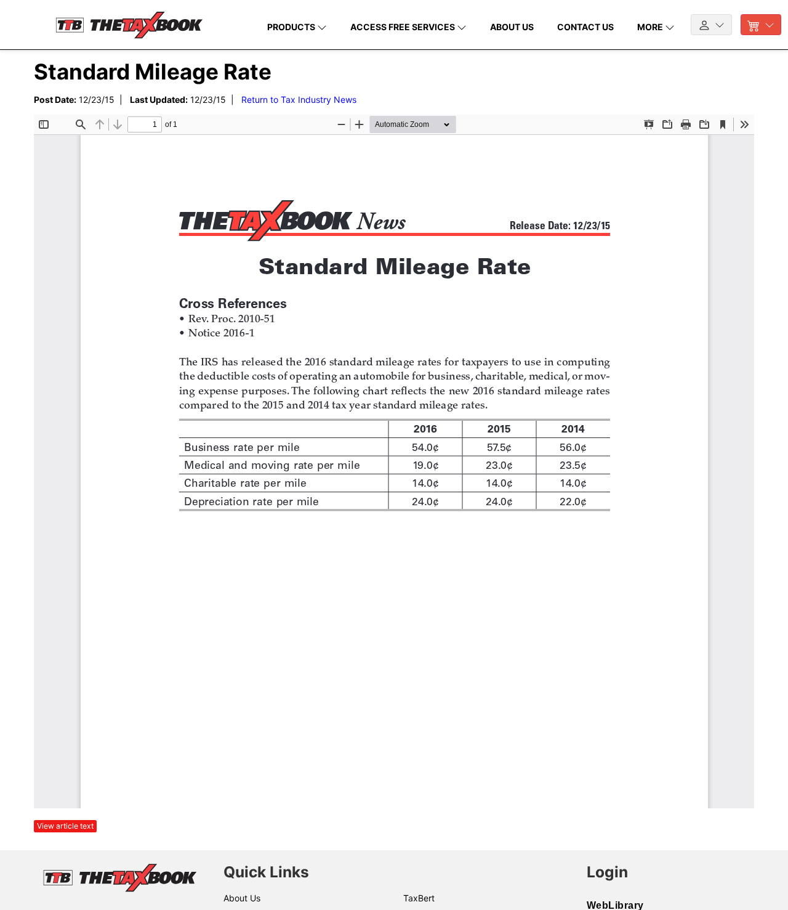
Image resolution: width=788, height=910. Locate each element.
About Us (241, 898)
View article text (65, 826)
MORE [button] (651, 27)
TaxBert (419, 898)
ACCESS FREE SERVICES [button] (403, 27)
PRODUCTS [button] (292, 27)
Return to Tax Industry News (298, 99)
